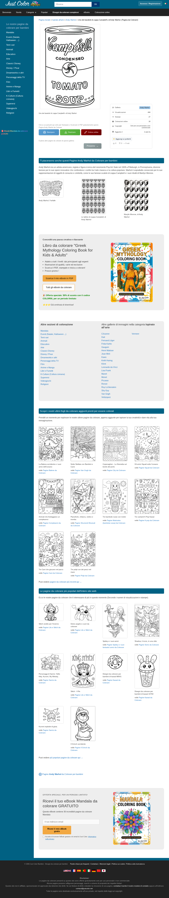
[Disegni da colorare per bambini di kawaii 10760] (147, 688)
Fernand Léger (107, 340)
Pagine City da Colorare (116, 470)
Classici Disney (47, 351)
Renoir (104, 384)
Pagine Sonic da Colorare (149, 645)
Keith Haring (106, 360)
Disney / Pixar (47, 354)
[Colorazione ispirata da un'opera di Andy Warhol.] (51, 197)
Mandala (44, 331)
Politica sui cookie (118, 864)
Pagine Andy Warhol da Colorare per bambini (93, 160)
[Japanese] (104, 871)
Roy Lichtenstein (108, 387)
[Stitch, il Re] (83, 688)
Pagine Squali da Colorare (149, 468)
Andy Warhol (71, 20)
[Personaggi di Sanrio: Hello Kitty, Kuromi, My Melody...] (51, 670)
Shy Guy (105, 390)
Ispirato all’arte (58, 20)
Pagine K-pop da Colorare (149, 520)
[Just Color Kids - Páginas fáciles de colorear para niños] (79, 871)
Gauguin (105, 347)
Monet (104, 377)
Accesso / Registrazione (150, 4)
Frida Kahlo (106, 344)
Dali (103, 337)
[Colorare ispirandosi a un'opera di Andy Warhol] (136, 211)
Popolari (44, 12)
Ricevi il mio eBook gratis (56, 830)
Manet (104, 374)
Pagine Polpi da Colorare (84, 576)
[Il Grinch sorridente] (83, 740)
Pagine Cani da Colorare (52, 573)
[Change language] (165, 3)
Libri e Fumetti (47, 371)
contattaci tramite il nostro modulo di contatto (131, 886)
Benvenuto (6, 12)
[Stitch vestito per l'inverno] (51, 620)
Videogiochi (46, 381)
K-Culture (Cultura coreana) (53, 374)
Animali (44, 341)
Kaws (103, 357)
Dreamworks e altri (49, 357)
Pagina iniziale (44, 20)
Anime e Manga (47, 367)
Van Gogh (105, 394)
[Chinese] (99, 871)
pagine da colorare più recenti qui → (66, 582)
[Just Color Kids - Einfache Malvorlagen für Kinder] (94, 871)
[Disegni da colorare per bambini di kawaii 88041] (115, 670)
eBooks (87, 12)
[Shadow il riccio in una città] (147, 637)
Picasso (105, 380)
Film (42, 364)
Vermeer (135, 334)
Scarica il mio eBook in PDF (59, 278)
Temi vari (44, 337)
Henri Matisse (107, 350)
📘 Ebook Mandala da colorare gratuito (14, 132)
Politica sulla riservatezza (135, 864)
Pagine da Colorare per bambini (62, 774)
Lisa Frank (106, 370)
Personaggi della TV (50, 361)
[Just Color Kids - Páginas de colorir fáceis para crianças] (84, 871)
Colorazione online (102, 12)
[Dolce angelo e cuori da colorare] (83, 620)
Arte (42, 347)
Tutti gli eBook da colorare (59, 287)
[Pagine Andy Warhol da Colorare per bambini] (40, 774)
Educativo (45, 344)
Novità (18, 12)
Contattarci (94, 864)
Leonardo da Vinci (109, 367)
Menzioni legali (105, 864)
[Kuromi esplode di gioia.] (51, 723)
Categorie (30, 12)
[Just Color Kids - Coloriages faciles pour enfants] (74, 871)
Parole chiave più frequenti (79, 864)
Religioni (44, 384)
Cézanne (105, 334)
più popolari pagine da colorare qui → (66, 758)
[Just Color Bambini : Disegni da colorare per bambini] (23, 3)
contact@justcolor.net (84, 888)
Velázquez (106, 397)
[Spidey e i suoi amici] (115, 637)
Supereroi (45, 378)
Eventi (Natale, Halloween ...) (53, 334)
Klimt (103, 364)
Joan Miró (105, 354)
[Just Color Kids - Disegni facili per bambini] (89, 871)
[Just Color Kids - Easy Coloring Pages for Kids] (67, 871)
